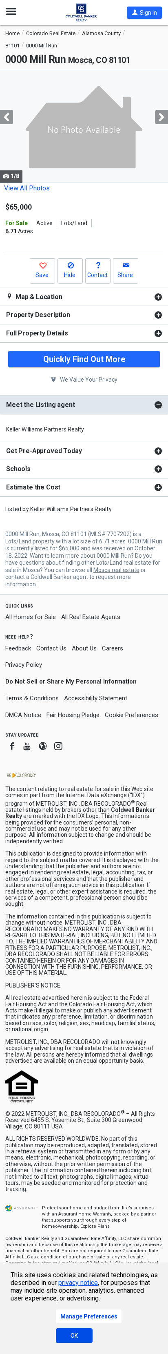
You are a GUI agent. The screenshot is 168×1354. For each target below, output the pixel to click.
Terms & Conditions (32, 698)
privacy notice (78, 1283)
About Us (84, 648)
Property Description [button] (38, 315)
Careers (112, 648)
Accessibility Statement (95, 698)
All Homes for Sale (30, 617)
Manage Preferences (88, 1316)
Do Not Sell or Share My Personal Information (71, 681)
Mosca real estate (116, 570)
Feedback (18, 649)
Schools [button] (18, 469)
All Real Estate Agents (90, 617)
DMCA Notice (23, 715)
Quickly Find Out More (84, 359)
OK (74, 1335)
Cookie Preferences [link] (131, 715)
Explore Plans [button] (95, 1226)
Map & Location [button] (38, 297)
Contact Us (51, 648)
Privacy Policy (23, 664)
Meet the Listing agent (40, 405)
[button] (144, 13)
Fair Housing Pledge (72, 715)
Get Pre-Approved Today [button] (44, 451)
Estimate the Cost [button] (33, 487)
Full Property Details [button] (37, 333)
